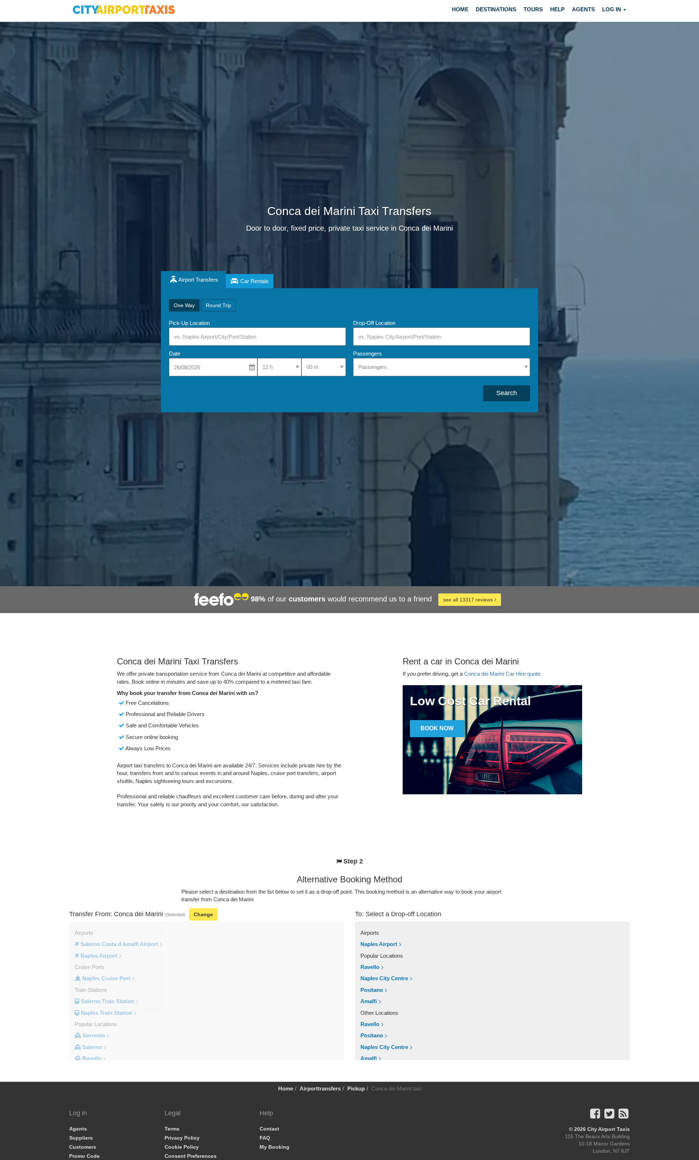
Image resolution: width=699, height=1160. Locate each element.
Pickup (356, 1088)
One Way (184, 305)
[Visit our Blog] (623, 1116)
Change (203, 914)
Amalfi (368, 1001)
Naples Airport (378, 944)
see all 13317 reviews (468, 600)
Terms (172, 1129)
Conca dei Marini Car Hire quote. (503, 674)
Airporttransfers (320, 1088)
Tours (533, 9)
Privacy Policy (182, 1138)
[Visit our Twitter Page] (609, 1116)
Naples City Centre (384, 978)
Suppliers (81, 1138)
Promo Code (84, 1156)
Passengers (367, 353)
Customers (82, 1147)
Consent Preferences (191, 1156)
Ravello (369, 967)
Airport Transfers (198, 280)
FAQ (265, 1138)
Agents (583, 9)
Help (557, 9)
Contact (269, 1129)
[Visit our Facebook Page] (595, 1116)
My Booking (274, 1147)
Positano (371, 990)
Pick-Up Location (189, 323)
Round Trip (218, 305)
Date (174, 353)
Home (460, 9)
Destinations (496, 9)
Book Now (437, 728)
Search (506, 393)
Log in (612, 9)
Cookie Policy (182, 1147)
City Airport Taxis (608, 1129)
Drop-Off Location (374, 323)
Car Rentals (254, 281)
